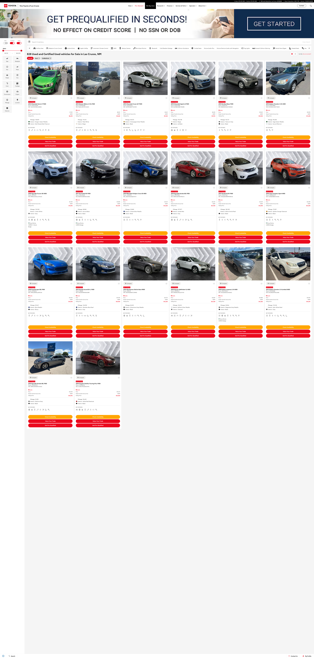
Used (19, 40)
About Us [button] (201, 6)
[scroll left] (29, 48)
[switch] (5, 42)
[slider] (3, 50)
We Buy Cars (150, 6)
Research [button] (160, 6)
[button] (310, 5)
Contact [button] (301, 5)
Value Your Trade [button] (50, 141)
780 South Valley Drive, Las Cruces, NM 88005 (271, 1)
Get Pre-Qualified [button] (50, 146)
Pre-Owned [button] (139, 6)
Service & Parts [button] (181, 6)
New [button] (130, 6)
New (5, 40)
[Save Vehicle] (71, 98)
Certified (12, 40)
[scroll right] (309, 48)
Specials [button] (192, 6)
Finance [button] (169, 6)
